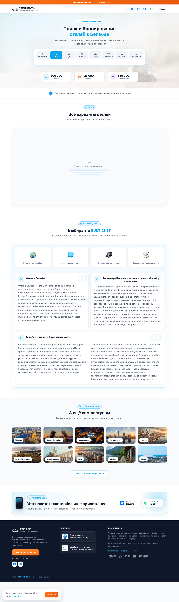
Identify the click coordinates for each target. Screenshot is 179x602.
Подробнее (16, 596)
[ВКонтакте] (132, 8)
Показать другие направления (89, 473)
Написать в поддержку (25, 552)
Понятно (51, 594)
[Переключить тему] (125, 8)
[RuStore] (144, 8)
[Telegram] (138, 8)
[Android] (150, 8)
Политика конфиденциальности (122, 551)
